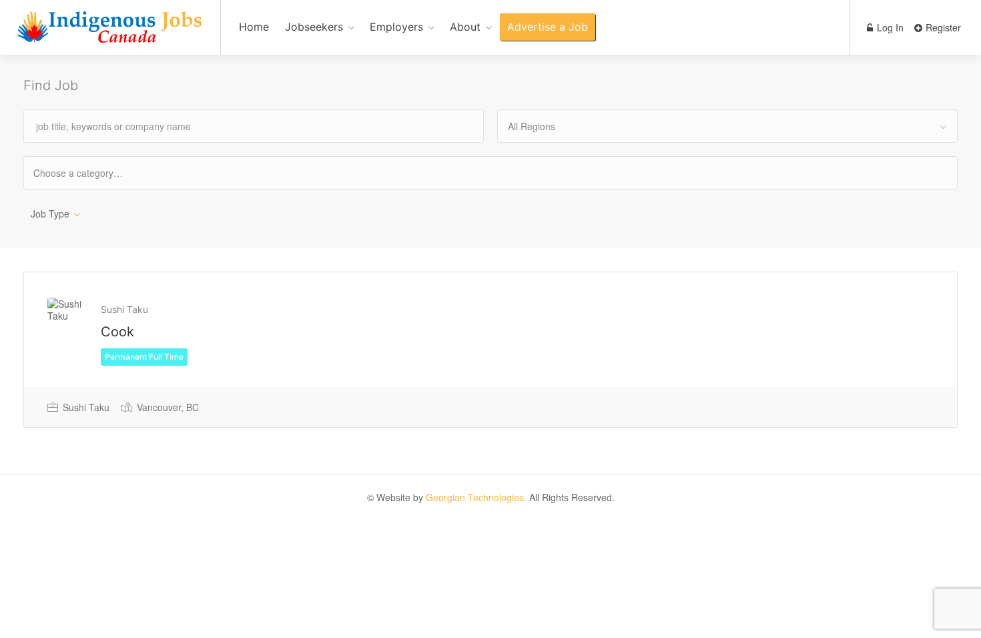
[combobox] (727, 126)
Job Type (50, 213)
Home (254, 26)
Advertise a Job (547, 26)
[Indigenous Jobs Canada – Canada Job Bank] (110, 34)
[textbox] (89, 172)
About (465, 26)
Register (942, 27)
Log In (889, 27)
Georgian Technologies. (476, 497)
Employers (396, 26)
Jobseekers (314, 26)
